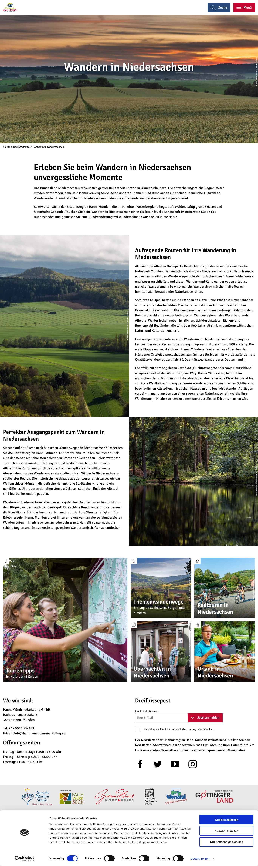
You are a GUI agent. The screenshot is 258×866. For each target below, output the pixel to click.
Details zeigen (200, 858)
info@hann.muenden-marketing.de (40, 733)
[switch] (109, 858)
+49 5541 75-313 (21, 728)
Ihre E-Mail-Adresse (146, 711)
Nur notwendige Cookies (226, 842)
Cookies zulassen (226, 819)
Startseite (23, 147)
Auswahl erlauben (226, 830)
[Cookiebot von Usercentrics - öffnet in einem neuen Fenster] (24, 858)
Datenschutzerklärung (183, 729)
